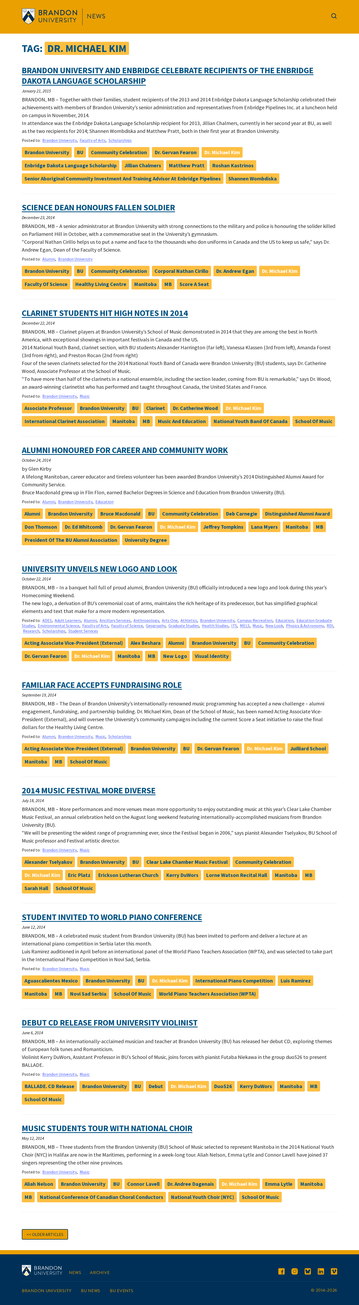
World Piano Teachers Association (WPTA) (207, 993)
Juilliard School (308, 748)
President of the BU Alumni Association (70, 540)
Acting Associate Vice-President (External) (73, 642)
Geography (156, 625)
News (96, 16)
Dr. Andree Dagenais (190, 1184)
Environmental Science (58, 625)
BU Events (121, 1291)
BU (80, 152)
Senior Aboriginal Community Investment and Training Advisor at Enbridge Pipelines (122, 178)
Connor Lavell (143, 1184)
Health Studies (215, 625)
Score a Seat (194, 284)
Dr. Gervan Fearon (176, 152)
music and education (182, 421)
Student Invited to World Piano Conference (112, 917)
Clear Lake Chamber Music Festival (187, 862)
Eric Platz (79, 875)
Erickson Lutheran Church (128, 875)
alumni (32, 513)
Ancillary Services (115, 620)
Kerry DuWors (182, 875)
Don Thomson (40, 526)
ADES (47, 620)
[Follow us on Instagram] (294, 1272)
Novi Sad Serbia (88, 993)
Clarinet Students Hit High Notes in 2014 (105, 313)
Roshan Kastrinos (233, 165)
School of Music (313, 421)
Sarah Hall (36, 888)
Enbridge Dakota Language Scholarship (70, 165)
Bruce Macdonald (120, 513)
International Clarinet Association (64, 421)
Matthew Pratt (186, 165)
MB (168, 284)
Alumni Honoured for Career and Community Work (125, 450)
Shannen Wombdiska (252, 178)
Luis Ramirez (295, 980)
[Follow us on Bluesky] (308, 1272)
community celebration (119, 152)
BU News (90, 1291)
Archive (100, 1273)
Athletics (189, 620)
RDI (330, 625)
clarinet (155, 408)
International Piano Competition (234, 980)
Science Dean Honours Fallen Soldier (98, 207)
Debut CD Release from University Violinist (110, 1022)
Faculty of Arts (93, 140)
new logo (175, 656)
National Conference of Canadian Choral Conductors (101, 1197)
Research (31, 630)
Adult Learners (68, 620)
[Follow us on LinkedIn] (321, 1272)
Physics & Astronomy (305, 625)
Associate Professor (48, 408)
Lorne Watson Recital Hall (236, 875)
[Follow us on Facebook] (281, 1272)
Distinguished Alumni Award (297, 513)
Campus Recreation (255, 620)
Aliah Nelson (38, 1184)
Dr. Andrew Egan (235, 271)
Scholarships (120, 140)
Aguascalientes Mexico (51, 980)
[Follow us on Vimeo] (334, 1272)
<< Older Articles (45, 1234)
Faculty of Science (46, 284)
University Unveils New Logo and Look (99, 569)
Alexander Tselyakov (48, 862)
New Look (274, 625)
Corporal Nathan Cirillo (181, 271)
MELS (245, 625)
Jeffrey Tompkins (223, 526)
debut (155, 1086)
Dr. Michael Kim (222, 152)
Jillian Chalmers (142, 165)
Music (85, 396)
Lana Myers (264, 526)
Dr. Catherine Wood (195, 408)
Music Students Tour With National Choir (107, 1128)
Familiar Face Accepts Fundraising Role (102, 685)
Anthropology (146, 620)
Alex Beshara (146, 642)
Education (104, 501)
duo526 (223, 1086)
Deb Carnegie (241, 513)
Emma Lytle (279, 1184)
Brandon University (59, 140)
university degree (146, 540)
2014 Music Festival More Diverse (89, 790)
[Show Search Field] (334, 17)
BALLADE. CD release (49, 1086)
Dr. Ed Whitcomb (83, 526)
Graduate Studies (183, 625)
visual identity (212, 656)
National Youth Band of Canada (250, 421)
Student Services (83, 630)
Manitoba (145, 284)
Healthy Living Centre (100, 284)
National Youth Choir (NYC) (202, 1197)
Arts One (170, 620)
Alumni (48, 259)
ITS (234, 625)
